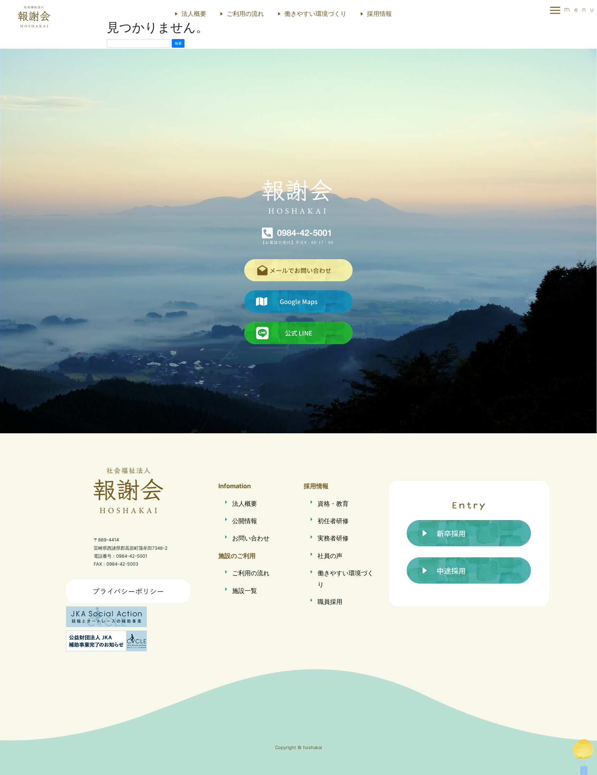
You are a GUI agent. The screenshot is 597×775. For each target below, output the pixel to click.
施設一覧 (244, 590)
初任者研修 (333, 520)
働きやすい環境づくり (315, 13)
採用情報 (379, 13)
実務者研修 (333, 538)
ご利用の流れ (245, 13)
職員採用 (330, 601)
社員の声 (330, 555)
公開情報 (244, 520)
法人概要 (193, 13)
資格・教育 (333, 503)
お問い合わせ (250, 538)
